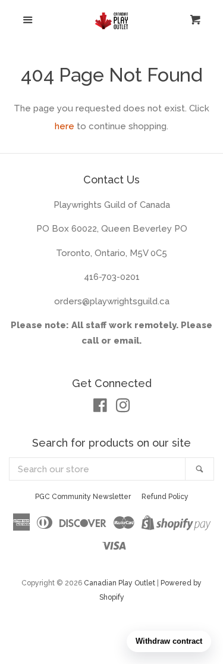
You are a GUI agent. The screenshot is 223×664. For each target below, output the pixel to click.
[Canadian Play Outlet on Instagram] (123, 408)
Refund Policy (165, 496)
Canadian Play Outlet (119, 583)
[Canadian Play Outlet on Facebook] (100, 408)
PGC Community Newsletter (83, 496)
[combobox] (98, 469)
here (64, 126)
